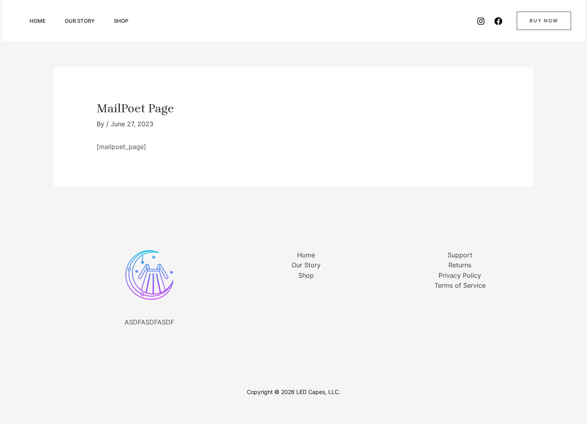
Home (38, 21)
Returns (459, 265)
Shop (121, 21)
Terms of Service (460, 285)
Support (460, 255)
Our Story (80, 21)
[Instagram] (481, 21)
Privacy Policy (459, 275)
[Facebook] (498, 21)
